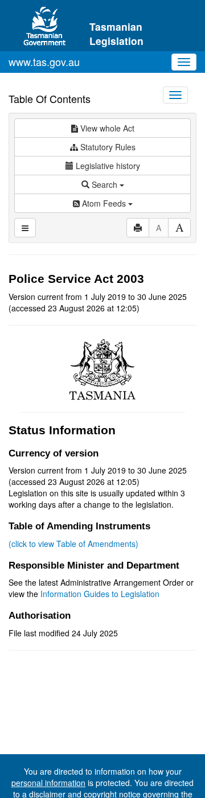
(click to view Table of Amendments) (73, 543)
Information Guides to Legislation (99, 593)
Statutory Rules (107, 147)
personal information (48, 782)
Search (104, 184)
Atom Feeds (104, 203)
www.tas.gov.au (44, 61)
